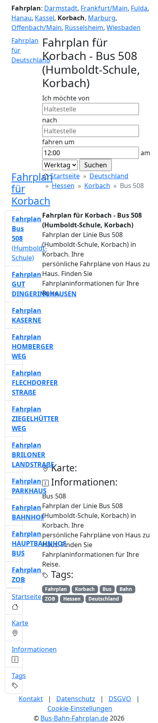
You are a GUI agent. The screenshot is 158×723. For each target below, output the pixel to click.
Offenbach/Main (36, 27)
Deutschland (109, 175)
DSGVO (120, 698)
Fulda (139, 8)
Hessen (63, 185)
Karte (20, 622)
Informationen (34, 649)
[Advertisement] (79, 383)
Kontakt (31, 698)
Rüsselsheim (84, 27)
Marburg (101, 17)
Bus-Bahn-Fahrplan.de (74, 718)
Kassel (44, 17)
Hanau (21, 17)
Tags (19, 675)
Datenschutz (75, 698)
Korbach (97, 185)
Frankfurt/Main (104, 8)
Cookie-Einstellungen (79, 708)
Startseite (65, 175)
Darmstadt (60, 8)
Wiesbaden (124, 27)
